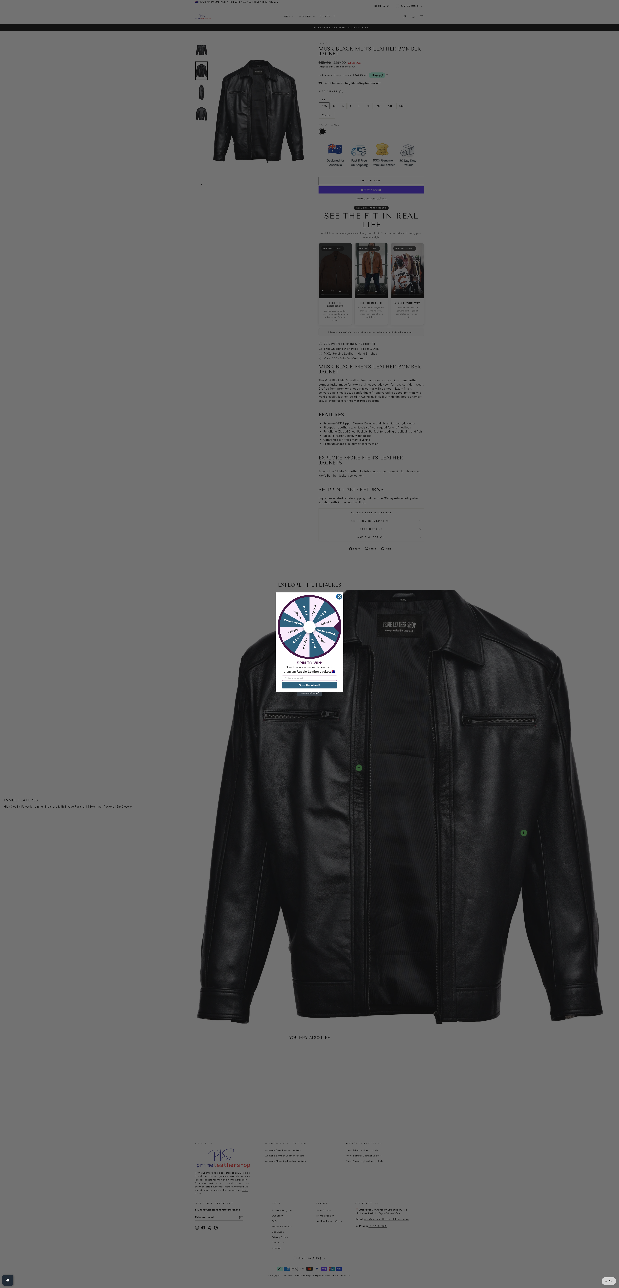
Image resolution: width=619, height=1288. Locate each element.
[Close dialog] (339, 596)
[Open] (7, 1280)
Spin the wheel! (309, 685)
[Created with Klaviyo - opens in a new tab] (309, 694)
